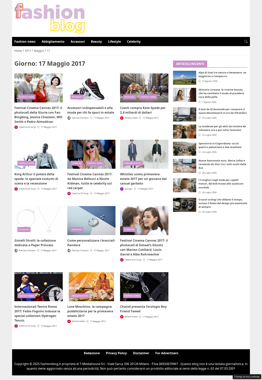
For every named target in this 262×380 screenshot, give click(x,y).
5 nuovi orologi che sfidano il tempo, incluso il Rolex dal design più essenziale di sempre (223, 203)
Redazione (92, 353)
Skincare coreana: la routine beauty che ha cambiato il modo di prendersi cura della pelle (221, 93)
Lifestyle (114, 41)
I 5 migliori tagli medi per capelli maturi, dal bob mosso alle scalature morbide (221, 183)
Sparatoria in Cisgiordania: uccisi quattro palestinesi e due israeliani (220, 145)
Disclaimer (141, 353)
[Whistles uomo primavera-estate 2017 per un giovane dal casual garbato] (144, 154)
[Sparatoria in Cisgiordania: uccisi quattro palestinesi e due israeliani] (184, 149)
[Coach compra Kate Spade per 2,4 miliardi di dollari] (144, 87)
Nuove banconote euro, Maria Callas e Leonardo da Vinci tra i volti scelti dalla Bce (222, 164)
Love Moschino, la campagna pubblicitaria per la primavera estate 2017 (90, 311)
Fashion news (24, 41)
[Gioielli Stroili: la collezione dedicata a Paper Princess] (38, 220)
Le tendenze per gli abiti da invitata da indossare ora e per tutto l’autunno (222, 128)
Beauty (96, 41)
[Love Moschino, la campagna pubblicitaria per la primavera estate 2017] (91, 286)
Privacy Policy (116, 353)
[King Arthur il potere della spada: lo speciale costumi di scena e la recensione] (38, 154)
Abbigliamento (53, 41)
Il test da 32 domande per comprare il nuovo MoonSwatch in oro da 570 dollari (223, 111)
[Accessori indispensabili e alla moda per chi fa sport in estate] (91, 87)
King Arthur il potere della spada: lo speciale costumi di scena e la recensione (36, 178)
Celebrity (134, 41)
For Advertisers (166, 353)
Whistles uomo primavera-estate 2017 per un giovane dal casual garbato (143, 178)
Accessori (78, 41)
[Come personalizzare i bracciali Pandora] (91, 220)
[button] (246, 41)
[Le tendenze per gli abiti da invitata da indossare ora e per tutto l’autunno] (184, 132)
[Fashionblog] (49, 18)
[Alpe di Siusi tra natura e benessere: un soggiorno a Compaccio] (184, 78)
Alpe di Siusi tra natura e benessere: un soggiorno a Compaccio (222, 74)
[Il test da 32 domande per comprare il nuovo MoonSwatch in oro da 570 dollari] (184, 114)
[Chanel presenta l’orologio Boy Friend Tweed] (144, 286)
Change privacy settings (247, 376)
